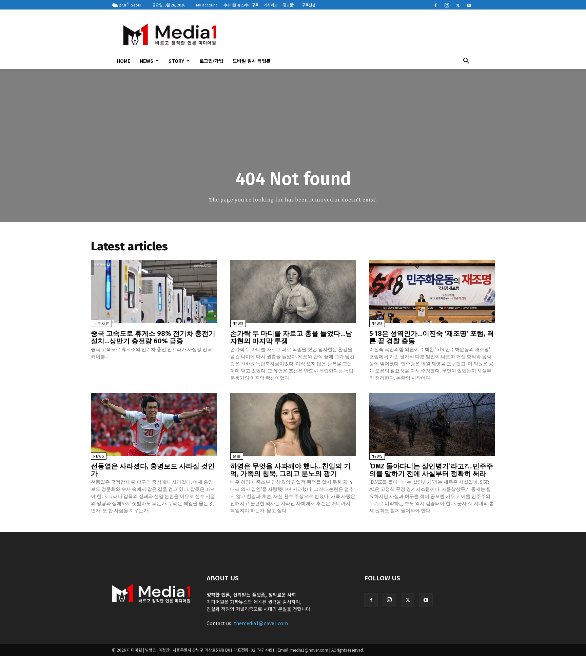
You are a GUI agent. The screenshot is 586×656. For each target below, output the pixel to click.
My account (206, 4)
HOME (123, 60)
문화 (237, 456)
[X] (458, 4)
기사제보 (270, 4)
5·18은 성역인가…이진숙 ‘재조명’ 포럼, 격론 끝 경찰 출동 (431, 337)
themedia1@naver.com (261, 623)
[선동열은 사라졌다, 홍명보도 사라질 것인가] (154, 424)
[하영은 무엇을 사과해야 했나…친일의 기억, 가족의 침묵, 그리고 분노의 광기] (293, 424)
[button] (466, 61)
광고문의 (289, 4)
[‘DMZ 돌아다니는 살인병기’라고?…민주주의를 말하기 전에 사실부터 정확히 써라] (432, 424)
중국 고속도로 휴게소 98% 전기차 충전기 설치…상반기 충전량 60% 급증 (153, 337)
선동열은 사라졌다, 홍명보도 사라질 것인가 (153, 470)
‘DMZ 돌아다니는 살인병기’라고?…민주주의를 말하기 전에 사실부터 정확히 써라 (431, 470)
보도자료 (101, 324)
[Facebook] (435, 4)
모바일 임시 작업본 (252, 60)
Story (176, 60)
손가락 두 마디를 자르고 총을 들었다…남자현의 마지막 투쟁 (291, 337)
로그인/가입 (211, 60)
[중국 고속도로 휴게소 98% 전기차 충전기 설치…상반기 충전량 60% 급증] (154, 291)
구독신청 (308, 4)
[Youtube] (469, 4)
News (146, 60)
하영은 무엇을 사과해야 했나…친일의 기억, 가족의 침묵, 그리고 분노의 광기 (290, 470)
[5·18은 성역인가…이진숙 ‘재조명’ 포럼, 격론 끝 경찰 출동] (432, 291)
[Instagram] (447, 4)
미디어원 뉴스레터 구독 (240, 4)
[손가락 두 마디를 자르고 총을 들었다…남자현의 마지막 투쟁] (293, 291)
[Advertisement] (350, 34)
